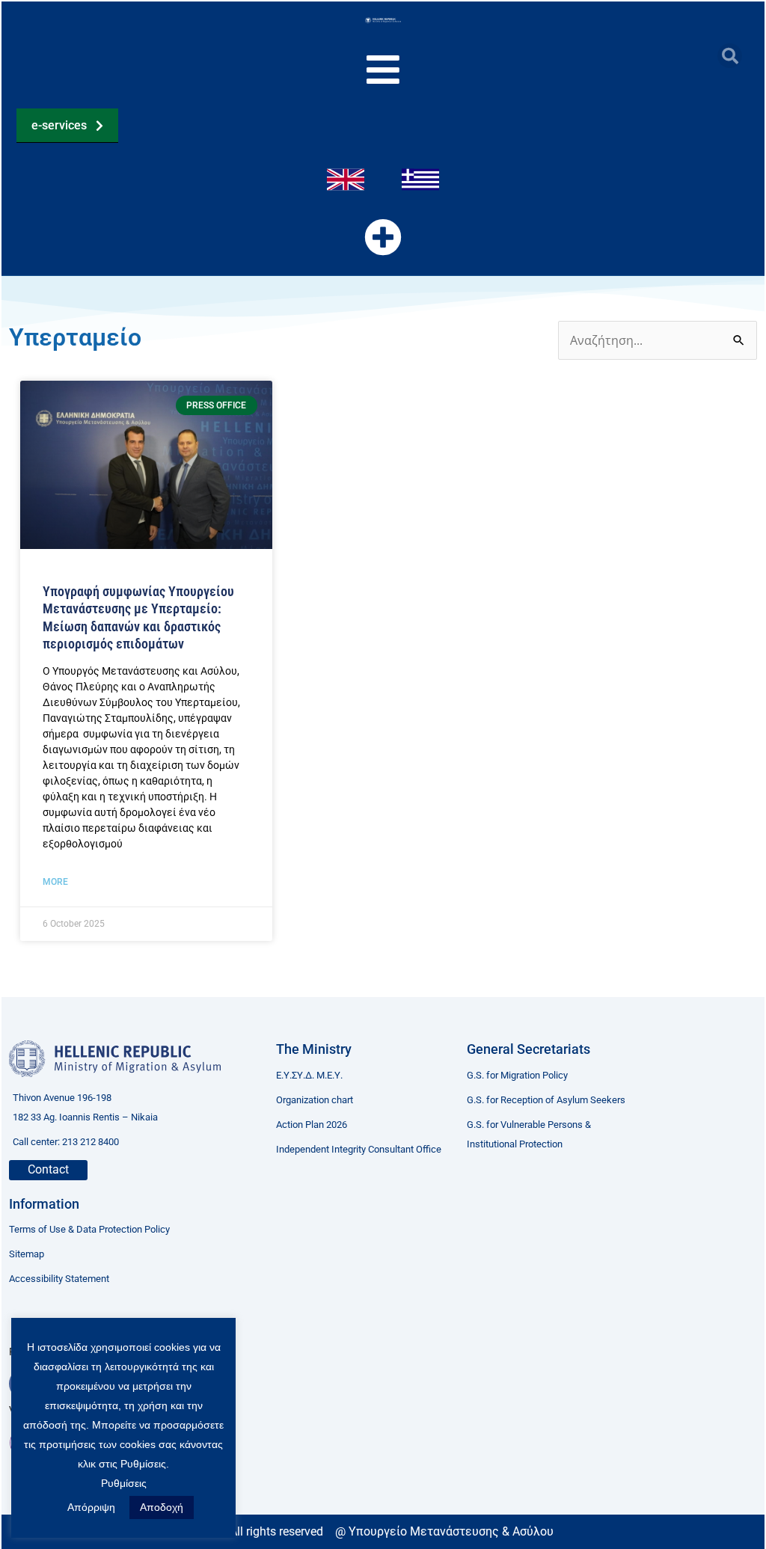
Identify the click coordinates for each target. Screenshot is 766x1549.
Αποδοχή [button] (161, 1507)
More (55, 882)
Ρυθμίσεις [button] (124, 1483)
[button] (729, 55)
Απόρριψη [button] (91, 1507)
